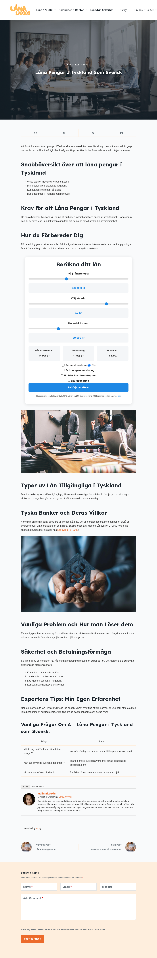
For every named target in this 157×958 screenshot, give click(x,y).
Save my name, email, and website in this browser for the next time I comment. (63, 929)
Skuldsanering (79, 380)
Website (107, 886)
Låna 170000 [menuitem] (44, 9)
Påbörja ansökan (78, 387)
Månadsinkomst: (78, 323)
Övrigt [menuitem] (123, 9)
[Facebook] (35, 133)
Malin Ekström (47, 793)
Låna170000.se (65, 797)
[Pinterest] (93, 133)
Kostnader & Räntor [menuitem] (71, 9)
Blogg (86, 65)
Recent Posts (38, 786)
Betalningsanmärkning (79, 370)
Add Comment (33, 898)
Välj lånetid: (78, 298)
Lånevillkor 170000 (67, 530)
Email (67, 886)
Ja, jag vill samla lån (76, 365)
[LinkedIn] (121, 133)
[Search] (148, 10)
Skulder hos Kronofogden (79, 375)
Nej (94, 365)
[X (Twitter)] (64, 133)
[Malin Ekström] (29, 799)
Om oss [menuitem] (138, 9)
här (119, 396)
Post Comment (32, 939)
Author (25, 786)
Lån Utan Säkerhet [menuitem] (101, 9)
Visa (38, 828)
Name (28, 886)
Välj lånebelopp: (78, 273)
